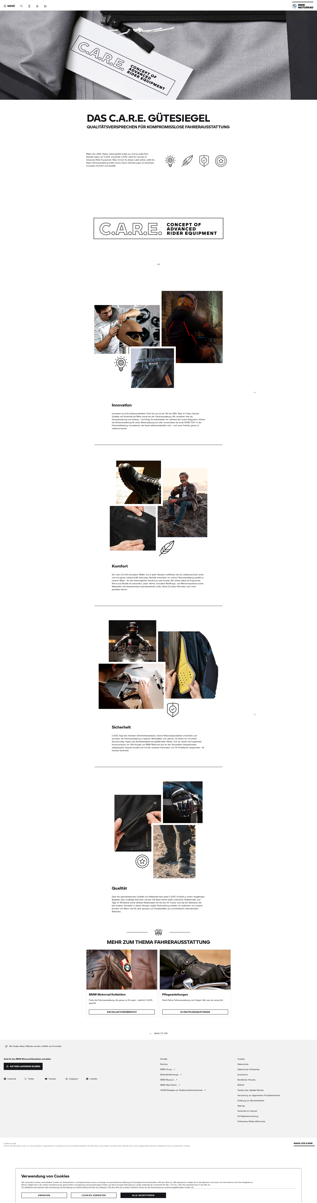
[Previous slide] (89, 228)
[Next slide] (227, 228)
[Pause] (254, 392)
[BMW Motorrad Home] (302, 6)
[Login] (37, 5)
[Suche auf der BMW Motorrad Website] (21, 5)
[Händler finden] (29, 5)
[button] (9, 6)
